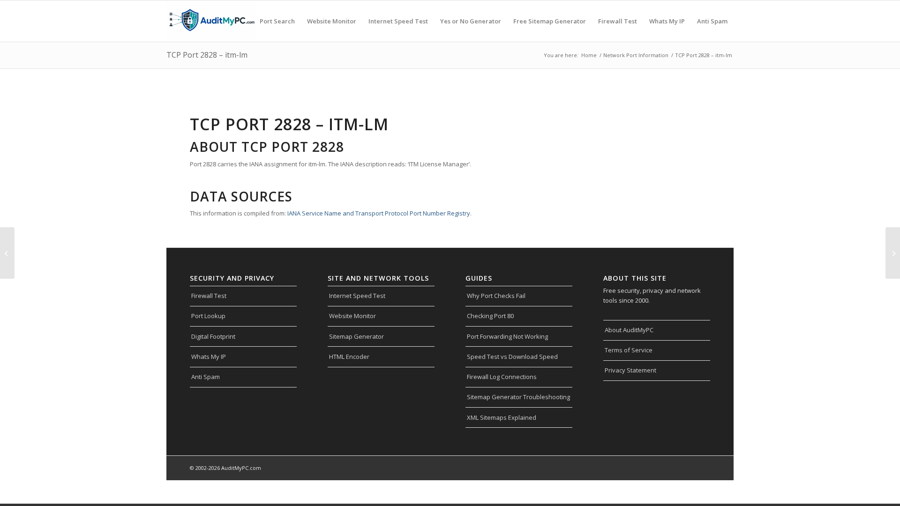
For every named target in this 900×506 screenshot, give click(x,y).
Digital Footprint (213, 336)
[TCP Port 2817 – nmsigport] (7, 253)
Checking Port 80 (490, 316)
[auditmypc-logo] (211, 21)
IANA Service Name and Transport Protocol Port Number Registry (378, 213)
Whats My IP (208, 356)
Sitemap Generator (356, 336)
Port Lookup (208, 316)
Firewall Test (208, 295)
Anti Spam (205, 376)
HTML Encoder (349, 356)
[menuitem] (277, 21)
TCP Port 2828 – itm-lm (207, 55)
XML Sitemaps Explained (501, 417)
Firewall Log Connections (502, 376)
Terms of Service (628, 350)
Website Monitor (352, 316)
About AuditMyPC (629, 330)
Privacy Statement (630, 370)
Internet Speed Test (357, 295)
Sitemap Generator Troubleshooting (518, 397)
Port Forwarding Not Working (507, 336)
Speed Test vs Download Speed (512, 356)
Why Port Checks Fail (496, 295)
